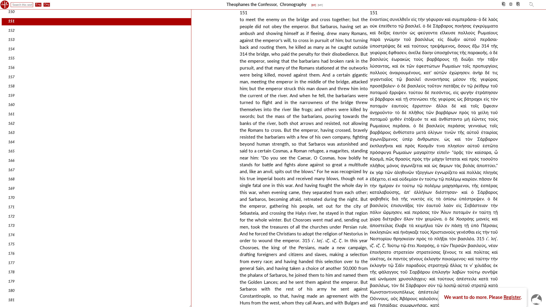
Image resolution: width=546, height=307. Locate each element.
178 (11, 272)
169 (11, 188)
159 (11, 95)
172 (11, 216)
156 (11, 68)
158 (11, 86)
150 (11, 12)
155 (11, 58)
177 (11, 263)
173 (11, 225)
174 (11, 235)
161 (11, 114)
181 (11, 300)
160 (11, 105)
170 (11, 198)
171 (11, 207)
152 (11, 30)
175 (11, 244)
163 (11, 133)
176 (11, 253)
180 (11, 291)
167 (11, 170)
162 (11, 123)
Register (512, 297)
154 (11, 49)
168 (11, 179)
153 (11, 40)
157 (11, 77)
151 (11, 21)
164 (11, 142)
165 (11, 151)
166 (11, 160)
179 (11, 281)
